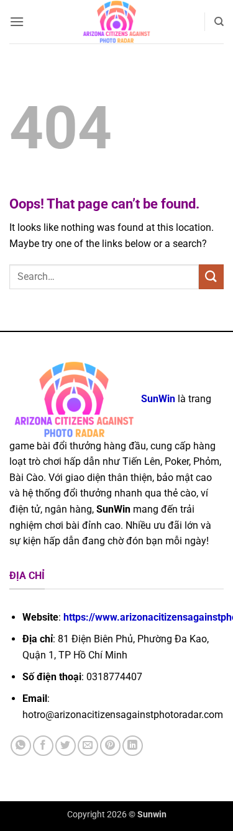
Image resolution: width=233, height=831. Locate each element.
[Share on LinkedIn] (132, 745)
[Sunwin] (116, 21)
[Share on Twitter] (65, 745)
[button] (16, 21)
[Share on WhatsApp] (21, 745)
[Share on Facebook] (43, 745)
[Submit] (211, 276)
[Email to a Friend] (88, 745)
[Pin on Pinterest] (110, 745)
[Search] (219, 22)
